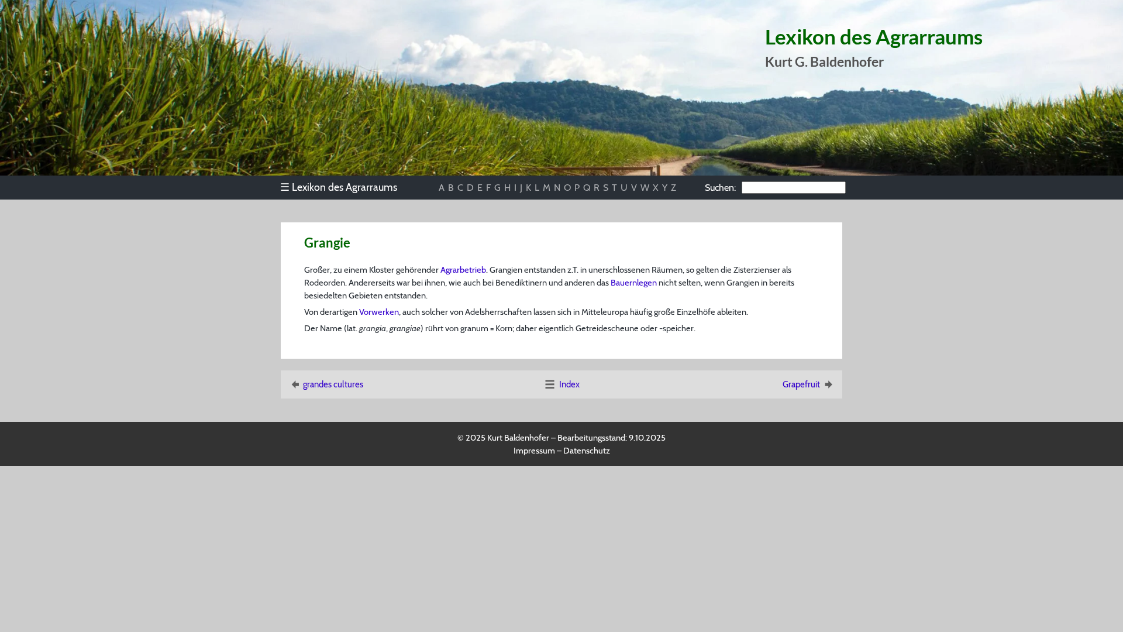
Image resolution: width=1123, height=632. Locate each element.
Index (569, 384)
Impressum (534, 450)
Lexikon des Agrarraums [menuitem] (338, 187)
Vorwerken (379, 312)
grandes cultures (333, 384)
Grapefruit (801, 384)
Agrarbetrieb (463, 270)
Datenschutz (586, 450)
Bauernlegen (634, 282)
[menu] (344, 187)
